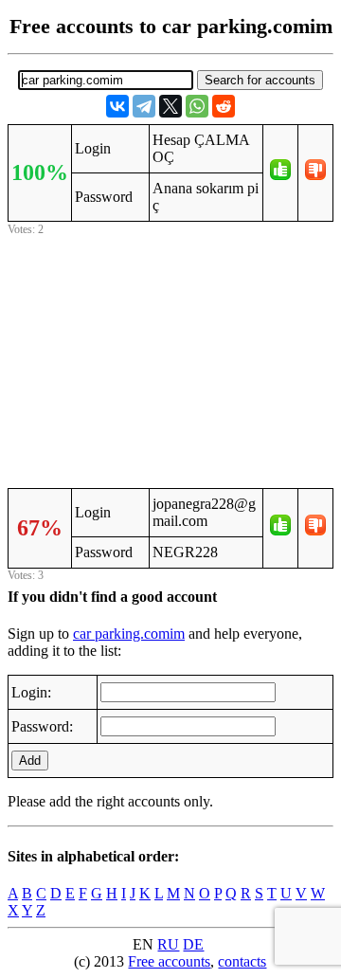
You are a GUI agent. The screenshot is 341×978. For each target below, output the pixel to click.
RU (168, 944)
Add (30, 760)
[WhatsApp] (197, 106)
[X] (170, 106)
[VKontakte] (117, 106)
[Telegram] (144, 106)
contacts (242, 961)
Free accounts (169, 961)
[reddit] (223, 106)
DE (193, 944)
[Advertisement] (170, 359)
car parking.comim (129, 633)
